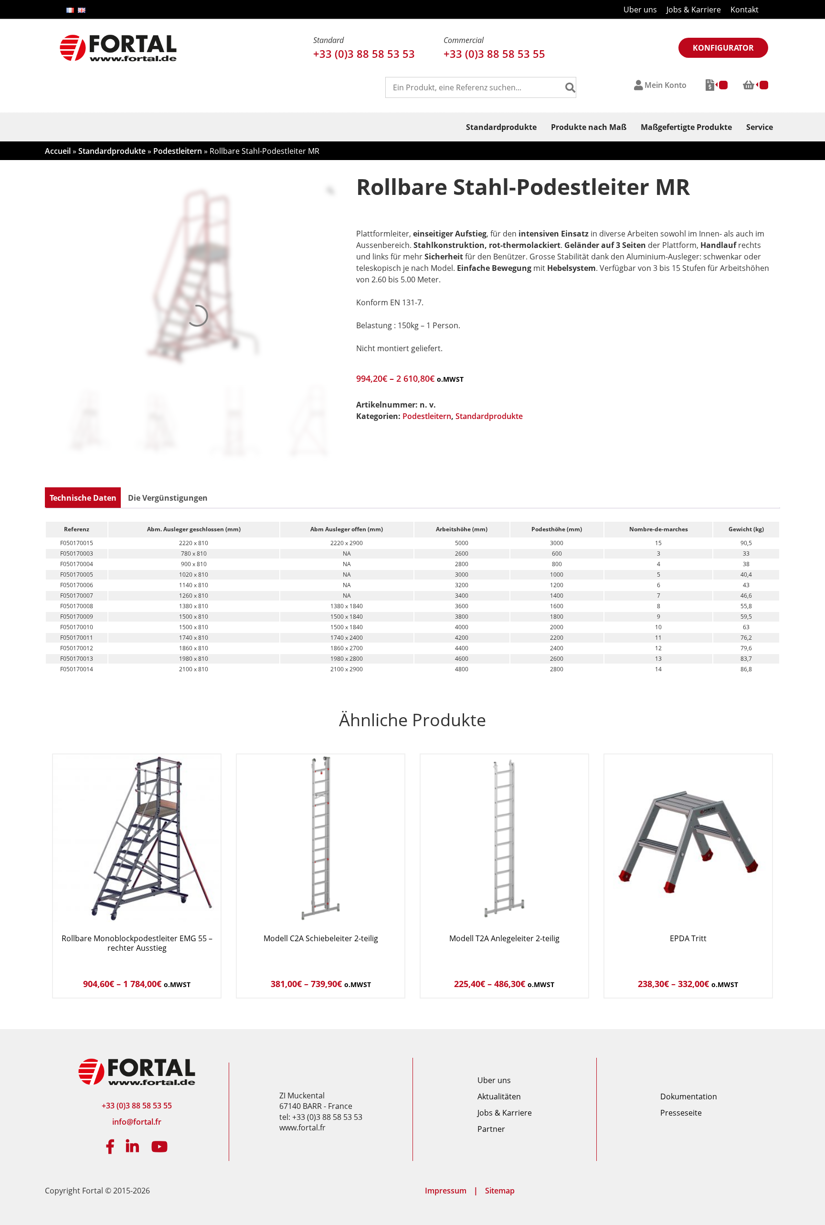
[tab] (83, 497)
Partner (491, 1129)
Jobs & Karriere (693, 9)
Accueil (58, 151)
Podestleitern (177, 151)
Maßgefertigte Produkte (686, 127)
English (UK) (81, 10)
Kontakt (744, 9)
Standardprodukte (501, 127)
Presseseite (681, 1112)
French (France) (70, 10)
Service (759, 127)
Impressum (445, 1190)
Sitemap (500, 1190)
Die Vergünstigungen (168, 498)
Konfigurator (723, 48)
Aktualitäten (499, 1096)
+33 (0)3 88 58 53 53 (364, 53)
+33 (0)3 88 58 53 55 (494, 53)
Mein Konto (666, 85)
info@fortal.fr (136, 1122)
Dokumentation (688, 1096)
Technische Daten (83, 498)
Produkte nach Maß (588, 127)
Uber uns (640, 9)
